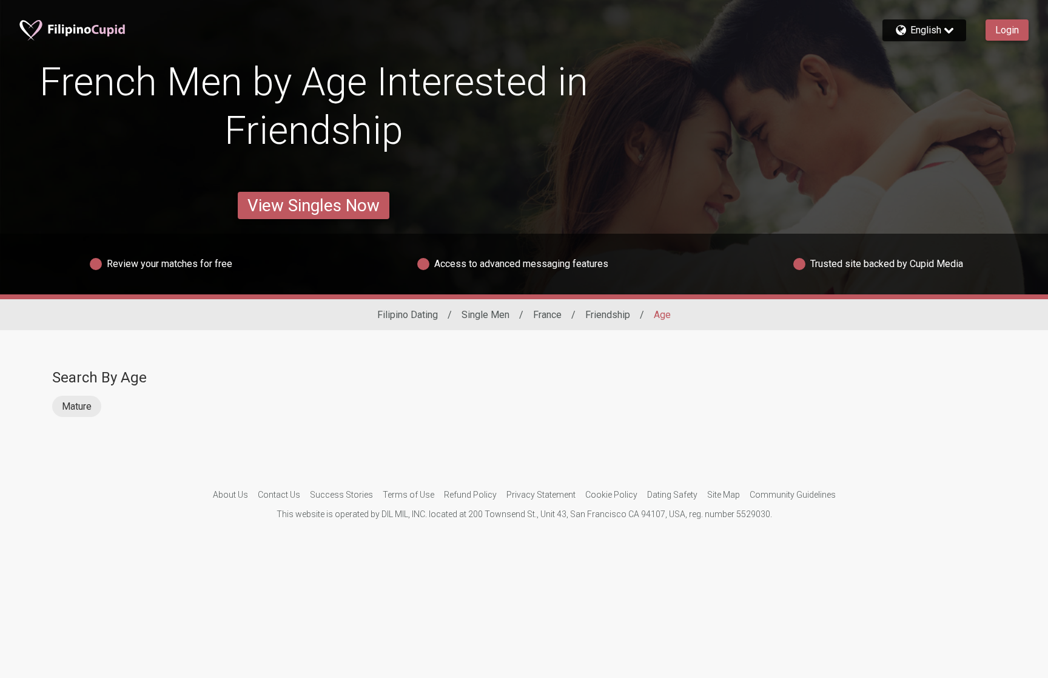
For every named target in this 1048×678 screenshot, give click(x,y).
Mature (77, 406)
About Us (230, 495)
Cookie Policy (611, 495)
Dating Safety (672, 495)
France (547, 314)
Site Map (723, 495)
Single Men (485, 314)
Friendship (607, 314)
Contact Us (279, 495)
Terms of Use (408, 495)
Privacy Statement (541, 495)
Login (1007, 30)
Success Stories (341, 495)
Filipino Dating (407, 314)
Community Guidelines (793, 495)
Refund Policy (470, 495)
